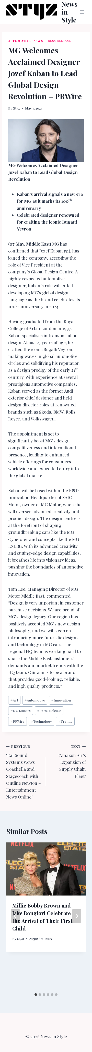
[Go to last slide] (15, 916)
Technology (41, 721)
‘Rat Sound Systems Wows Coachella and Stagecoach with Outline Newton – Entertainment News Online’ (23, 772)
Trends (65, 721)
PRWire (17, 721)
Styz (16, 108)
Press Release (49, 710)
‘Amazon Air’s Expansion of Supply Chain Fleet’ (72, 761)
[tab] (35, 994)
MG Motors (20, 710)
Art (14, 700)
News (38, 41)
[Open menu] (82, 12)
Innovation (61, 700)
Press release (58, 41)
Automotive (19, 41)
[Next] (76, 916)
